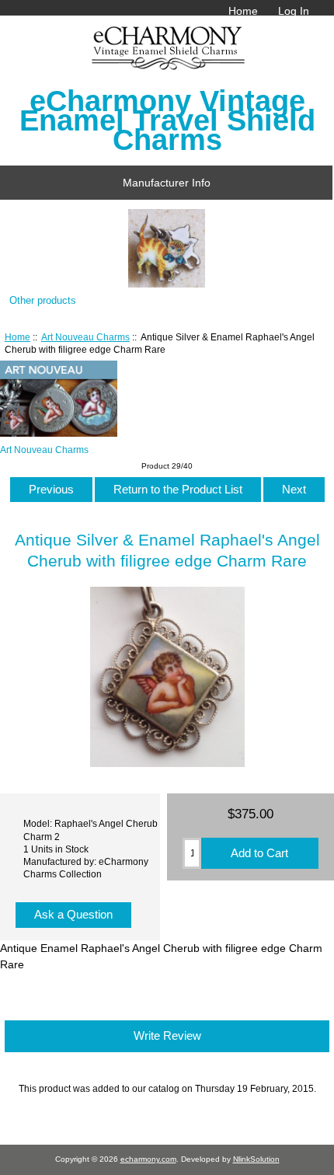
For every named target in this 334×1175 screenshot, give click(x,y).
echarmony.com (148, 1159)
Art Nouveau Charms (85, 337)
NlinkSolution (256, 1159)
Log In (293, 11)
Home (243, 11)
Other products (42, 300)
